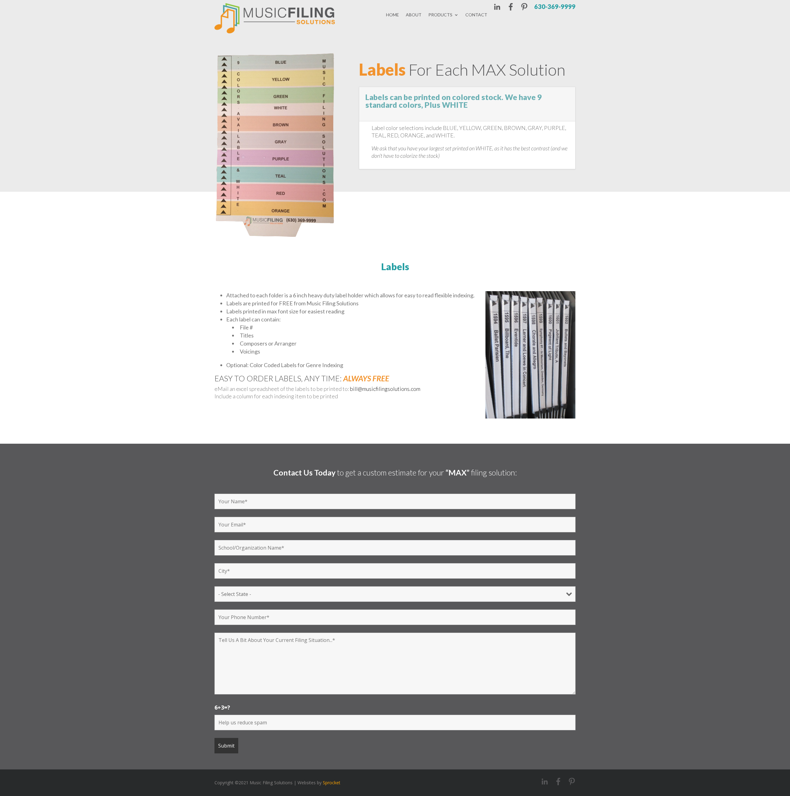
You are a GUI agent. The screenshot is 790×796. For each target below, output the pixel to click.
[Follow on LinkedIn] (497, 8)
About (414, 15)
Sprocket (331, 783)
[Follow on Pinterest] (524, 8)
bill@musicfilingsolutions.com (385, 388)
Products (440, 15)
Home (392, 15)
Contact (476, 15)
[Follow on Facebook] (510, 8)
